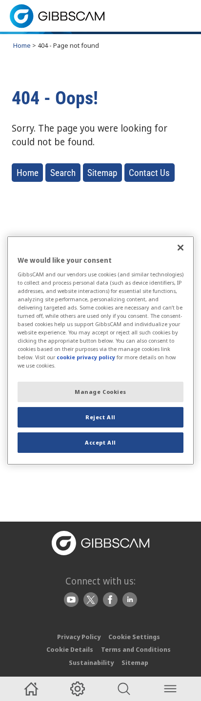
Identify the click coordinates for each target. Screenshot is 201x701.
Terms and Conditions (136, 649)
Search (63, 172)
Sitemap (102, 172)
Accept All (100, 442)
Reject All (100, 417)
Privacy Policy (78, 636)
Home (22, 45)
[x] (90, 599)
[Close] (180, 247)
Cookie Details (69, 649)
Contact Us (149, 172)
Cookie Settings (134, 636)
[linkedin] (129, 599)
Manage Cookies (100, 391)
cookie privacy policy (86, 357)
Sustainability (91, 662)
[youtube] (71, 599)
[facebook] (110, 599)
